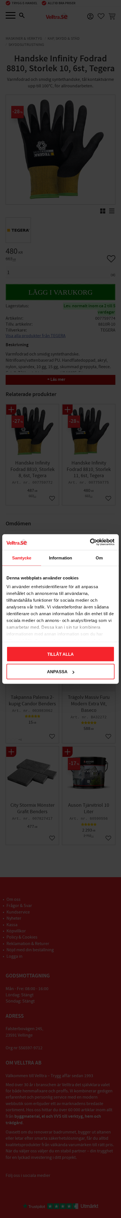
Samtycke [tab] (22, 557)
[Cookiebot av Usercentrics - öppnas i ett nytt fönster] (90, 542)
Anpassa (57, 671)
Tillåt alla (60, 654)
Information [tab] (60, 557)
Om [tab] (99, 557)
